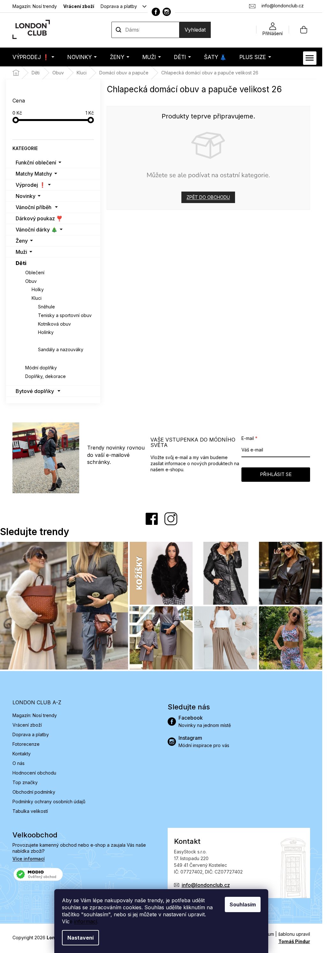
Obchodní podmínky (33, 792)
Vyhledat (195, 29)
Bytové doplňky (35, 391)
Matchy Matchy (34, 173)
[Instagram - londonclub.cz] (167, 12)
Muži (21, 252)
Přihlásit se (276, 474)
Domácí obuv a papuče (64, 341)
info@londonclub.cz (206, 885)
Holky (38, 289)
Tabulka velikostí (30, 811)
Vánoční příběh (33, 207)
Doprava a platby (119, 6)
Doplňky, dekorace (45, 376)
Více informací (28, 858)
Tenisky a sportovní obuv (65, 315)
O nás (18, 763)
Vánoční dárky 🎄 (36, 229)
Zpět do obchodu (208, 197)
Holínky (46, 332)
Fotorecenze (26, 744)
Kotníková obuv (54, 324)
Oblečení (34, 272)
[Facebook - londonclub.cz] (156, 12)
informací (85, 921)
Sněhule (46, 306)
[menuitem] (33, 57)
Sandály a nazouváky (60, 349)
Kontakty (21, 753)
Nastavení (80, 937)
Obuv (31, 281)
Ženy (22, 241)
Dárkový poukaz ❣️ (39, 218)
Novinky (25, 196)
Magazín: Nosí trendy (34, 6)
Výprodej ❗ (31, 185)
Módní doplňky (41, 367)
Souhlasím (243, 904)
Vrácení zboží (78, 6)
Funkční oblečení (36, 162)
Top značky (25, 782)
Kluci (37, 298)
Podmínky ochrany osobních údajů (48, 801)
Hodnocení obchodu (34, 772)
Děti (21, 263)
